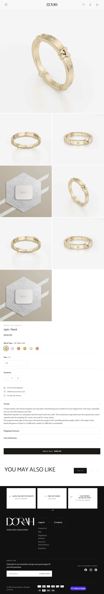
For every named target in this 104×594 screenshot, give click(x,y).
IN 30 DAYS (52, 499)
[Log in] (90, 5)
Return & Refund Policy (43, 543)
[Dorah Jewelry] (20, 522)
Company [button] (58, 522)
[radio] (6, 348)
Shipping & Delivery (42, 536)
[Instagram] (90, 569)
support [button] (41, 522)
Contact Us (42, 528)
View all (80, 471)
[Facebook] (85, 569)
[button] (6, 4)
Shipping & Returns (11, 431)
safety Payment (21, 499)
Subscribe (44, 574)
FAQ (39, 532)
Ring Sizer (42, 548)
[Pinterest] (95, 569)
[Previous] (92, 470)
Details (7, 404)
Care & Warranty (10, 438)
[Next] (97, 470)
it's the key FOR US (82, 500)
